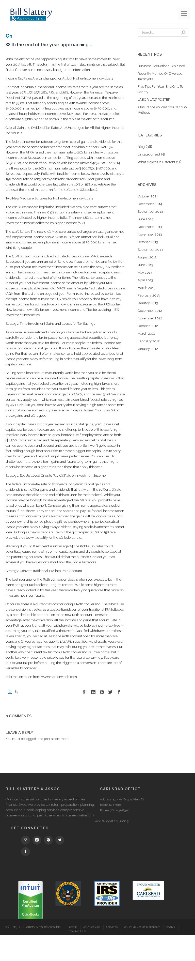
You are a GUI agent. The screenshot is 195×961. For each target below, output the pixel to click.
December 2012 (150, 311)
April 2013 (145, 280)
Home (73, 927)
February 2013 (149, 295)
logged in (32, 739)
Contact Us (77, 931)
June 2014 (145, 219)
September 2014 (150, 211)
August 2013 (147, 257)
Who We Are (91, 927)
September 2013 (150, 250)
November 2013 (150, 234)
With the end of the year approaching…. (49, 44)
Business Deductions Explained (161, 66)
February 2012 (149, 341)
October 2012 (148, 326)
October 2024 (148, 196)
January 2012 (148, 349)
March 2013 (146, 288)
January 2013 (148, 303)
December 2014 (150, 204)
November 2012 (150, 318)
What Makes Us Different (156, 162)
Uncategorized (149, 154)
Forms (170, 927)
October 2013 (148, 242)
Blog (141, 147)
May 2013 (145, 272)
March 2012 (146, 333)
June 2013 (145, 265)
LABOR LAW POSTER (154, 99)
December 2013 (150, 227)
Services (112, 927)
